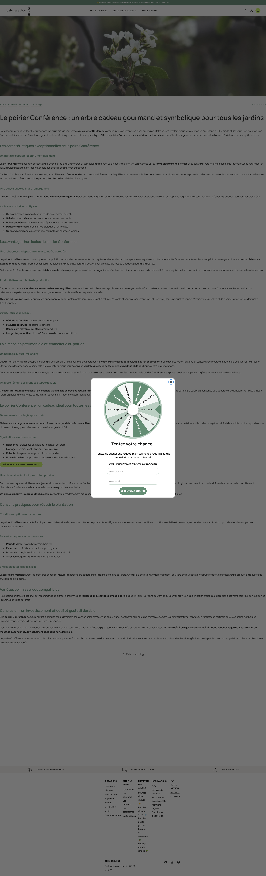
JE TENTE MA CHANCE (133, 491)
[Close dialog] (171, 382)
